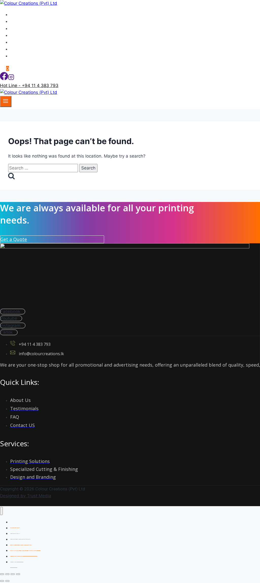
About (19, 21)
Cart (13, 562)
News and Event (29, 42)
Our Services (26, 28)
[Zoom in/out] (2, 574)
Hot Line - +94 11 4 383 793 (29, 85)
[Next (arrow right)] (7, 581)
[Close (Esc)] (18, 574)
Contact (21, 49)
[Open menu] (5, 101)
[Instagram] (11, 78)
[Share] (13, 574)
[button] (13, 239)
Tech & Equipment (31, 35)
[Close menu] (1, 511)
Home (19, 14)
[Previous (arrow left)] (2, 581)
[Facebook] (4, 78)
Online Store (25, 55)
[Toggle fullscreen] (7, 574)
